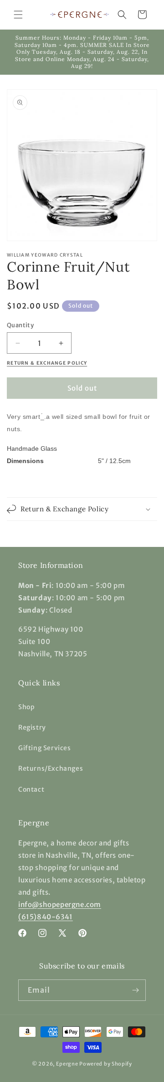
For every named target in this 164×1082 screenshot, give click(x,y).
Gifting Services (44, 748)
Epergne (67, 1064)
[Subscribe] (135, 990)
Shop (26, 707)
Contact (31, 789)
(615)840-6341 (45, 916)
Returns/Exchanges (50, 768)
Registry (32, 727)
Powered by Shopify (105, 1064)
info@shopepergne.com (59, 904)
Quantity (20, 325)
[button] (18, 15)
